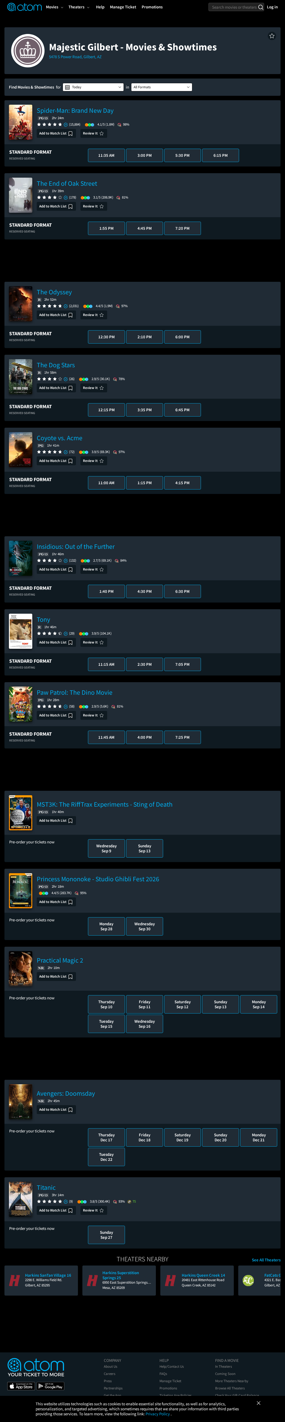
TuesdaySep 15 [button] (106, 1024)
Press (108, 1381)
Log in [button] (272, 6)
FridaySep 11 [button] (145, 1004)
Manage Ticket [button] (123, 6)
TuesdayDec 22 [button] (106, 1157)
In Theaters (223, 1366)
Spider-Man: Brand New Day (75, 110)
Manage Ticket (170, 1381)
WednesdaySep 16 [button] (144, 1024)
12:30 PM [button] (106, 336)
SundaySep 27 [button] (106, 1235)
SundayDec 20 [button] (220, 1137)
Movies (52, 6)
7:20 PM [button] (182, 228)
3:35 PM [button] (144, 409)
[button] (272, 36)
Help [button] (100, 6)
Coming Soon (225, 1373)
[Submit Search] (260, 7)
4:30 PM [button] (144, 591)
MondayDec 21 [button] (259, 1137)
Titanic (46, 1187)
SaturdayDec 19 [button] (183, 1137)
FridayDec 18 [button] (145, 1137)
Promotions (168, 1388)
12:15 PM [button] (106, 409)
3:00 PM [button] (144, 155)
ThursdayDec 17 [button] (106, 1137)
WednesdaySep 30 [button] (144, 926)
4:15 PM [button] (182, 482)
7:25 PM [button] (182, 737)
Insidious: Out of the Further (76, 546)
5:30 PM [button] (182, 155)
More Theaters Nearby (231, 1381)
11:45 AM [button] (106, 737)
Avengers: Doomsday (66, 1093)
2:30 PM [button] (144, 664)
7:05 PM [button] (182, 664)
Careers (109, 1373)
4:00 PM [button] (144, 737)
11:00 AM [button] (106, 482)
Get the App (112, 1395)
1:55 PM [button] (106, 228)
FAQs (163, 1373)
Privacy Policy (158, 1413)
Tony (43, 619)
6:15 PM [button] (220, 155)
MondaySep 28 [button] (106, 926)
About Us (110, 1366)
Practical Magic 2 (60, 960)
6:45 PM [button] (182, 409)
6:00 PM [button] (182, 336)
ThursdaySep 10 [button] (106, 1004)
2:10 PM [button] (144, 336)
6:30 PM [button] (182, 591)
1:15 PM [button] (144, 482)
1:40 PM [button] (106, 591)
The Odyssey (54, 292)
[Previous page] (11, 1281)
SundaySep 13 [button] (144, 848)
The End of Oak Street (67, 183)
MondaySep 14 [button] (259, 1004)
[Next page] (274, 1281)
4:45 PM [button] (144, 228)
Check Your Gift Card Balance (237, 1395)
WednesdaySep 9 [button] (106, 848)
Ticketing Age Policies (175, 1395)
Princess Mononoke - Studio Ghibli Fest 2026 (98, 879)
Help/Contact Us (171, 1366)
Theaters (76, 6)
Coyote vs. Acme (59, 438)
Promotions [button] (152, 6)
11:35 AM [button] (106, 155)
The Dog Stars (56, 365)
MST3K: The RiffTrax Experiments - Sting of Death (105, 804)
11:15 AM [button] (106, 664)
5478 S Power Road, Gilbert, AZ (75, 56)
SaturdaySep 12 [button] (183, 1004)
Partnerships (113, 1388)
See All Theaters (266, 1259)
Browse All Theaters (230, 1388)
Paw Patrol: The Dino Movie (74, 692)
